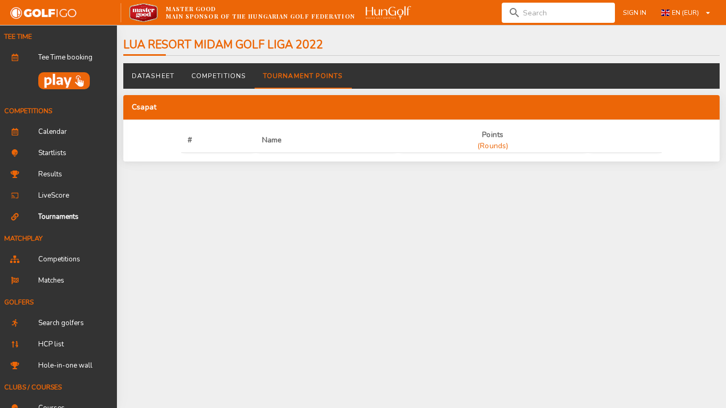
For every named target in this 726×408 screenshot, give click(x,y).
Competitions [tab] (218, 76)
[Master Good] (143, 12)
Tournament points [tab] (303, 76)
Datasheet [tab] (153, 76)
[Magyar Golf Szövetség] (387, 13)
